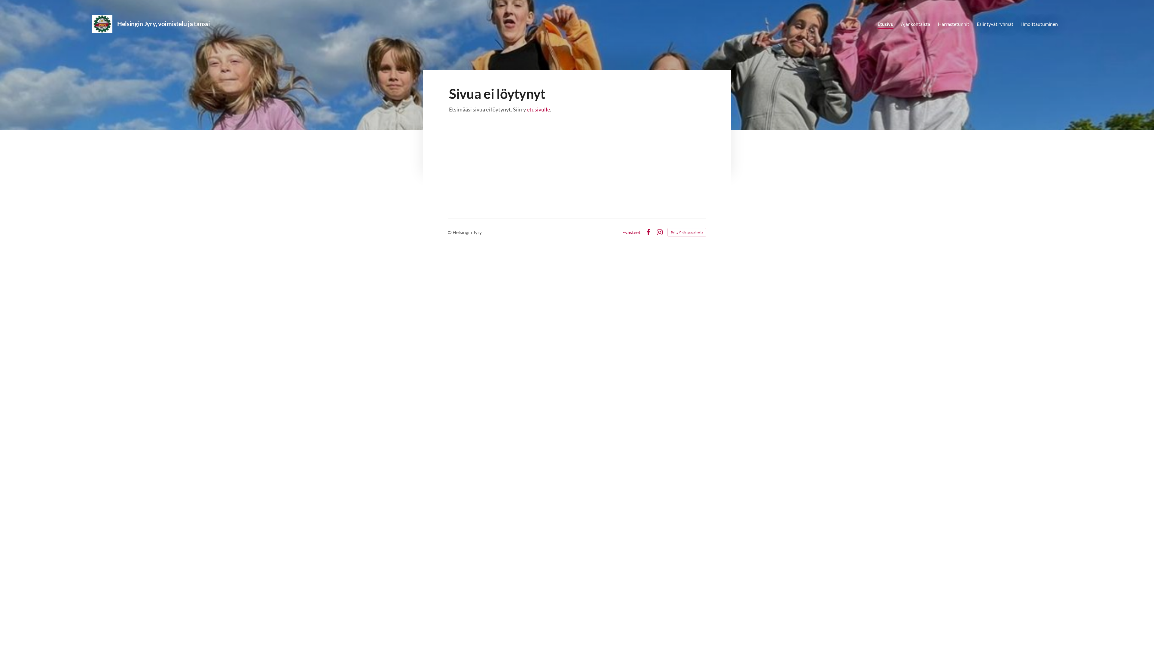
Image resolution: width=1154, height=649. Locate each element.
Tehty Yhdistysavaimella (687, 232)
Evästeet (631, 232)
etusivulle (538, 109)
